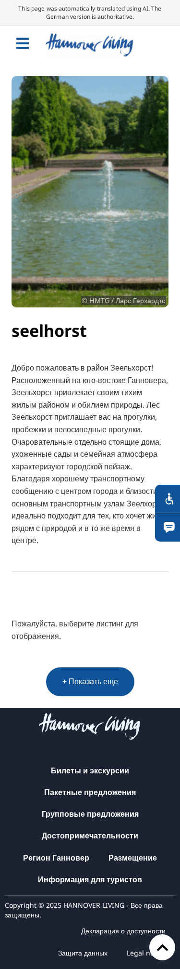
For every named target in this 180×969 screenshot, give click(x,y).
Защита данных (83, 952)
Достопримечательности (90, 835)
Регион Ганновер (56, 857)
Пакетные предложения (90, 792)
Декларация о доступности (123, 930)
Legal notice (146, 952)
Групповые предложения (90, 814)
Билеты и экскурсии (90, 770)
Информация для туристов (90, 879)
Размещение (132, 857)
